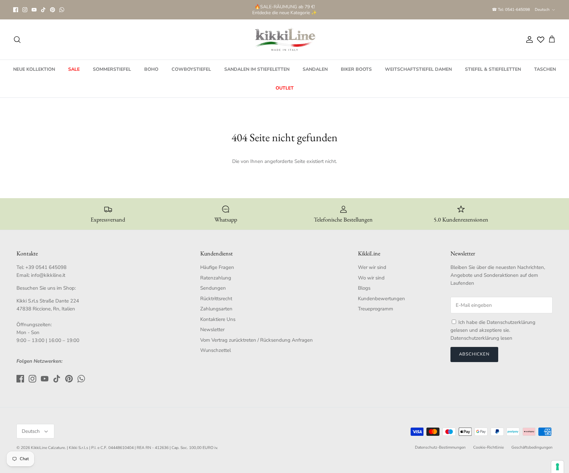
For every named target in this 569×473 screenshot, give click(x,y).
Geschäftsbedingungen (532, 447)
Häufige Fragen (217, 267)
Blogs (364, 288)
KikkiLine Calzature (48, 447)
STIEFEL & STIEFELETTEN (493, 69)
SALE (74, 69)
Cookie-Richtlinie (488, 447)
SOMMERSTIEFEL (112, 69)
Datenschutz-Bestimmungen (440, 447)
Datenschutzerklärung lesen (481, 338)
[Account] (528, 39)
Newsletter (212, 329)
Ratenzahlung (215, 278)
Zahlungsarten (216, 308)
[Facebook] (15, 9)
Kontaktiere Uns (217, 319)
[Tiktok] (43, 9)
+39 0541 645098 (46, 267)
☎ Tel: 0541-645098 (511, 9)
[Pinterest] (52, 9)
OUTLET (285, 88)
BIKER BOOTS (356, 69)
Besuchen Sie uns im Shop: (46, 288)
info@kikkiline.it (48, 275)
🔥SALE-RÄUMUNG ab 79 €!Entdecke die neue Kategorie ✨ (284, 9)
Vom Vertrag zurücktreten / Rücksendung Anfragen (256, 340)
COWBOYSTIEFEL (191, 69)
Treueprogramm (375, 308)
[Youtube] (34, 9)
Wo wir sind (371, 278)
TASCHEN (545, 69)
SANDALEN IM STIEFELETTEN (256, 69)
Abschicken (474, 354)
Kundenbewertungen (381, 298)
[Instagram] (24, 9)
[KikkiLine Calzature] (284, 39)
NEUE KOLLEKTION (34, 69)
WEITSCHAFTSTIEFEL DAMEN (418, 69)
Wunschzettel (215, 350)
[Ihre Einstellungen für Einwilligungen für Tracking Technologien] (557, 466)
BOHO (151, 69)
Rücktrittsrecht (216, 298)
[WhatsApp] (61, 9)
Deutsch (542, 9)
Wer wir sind (372, 267)
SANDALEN (315, 69)
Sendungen (213, 288)
